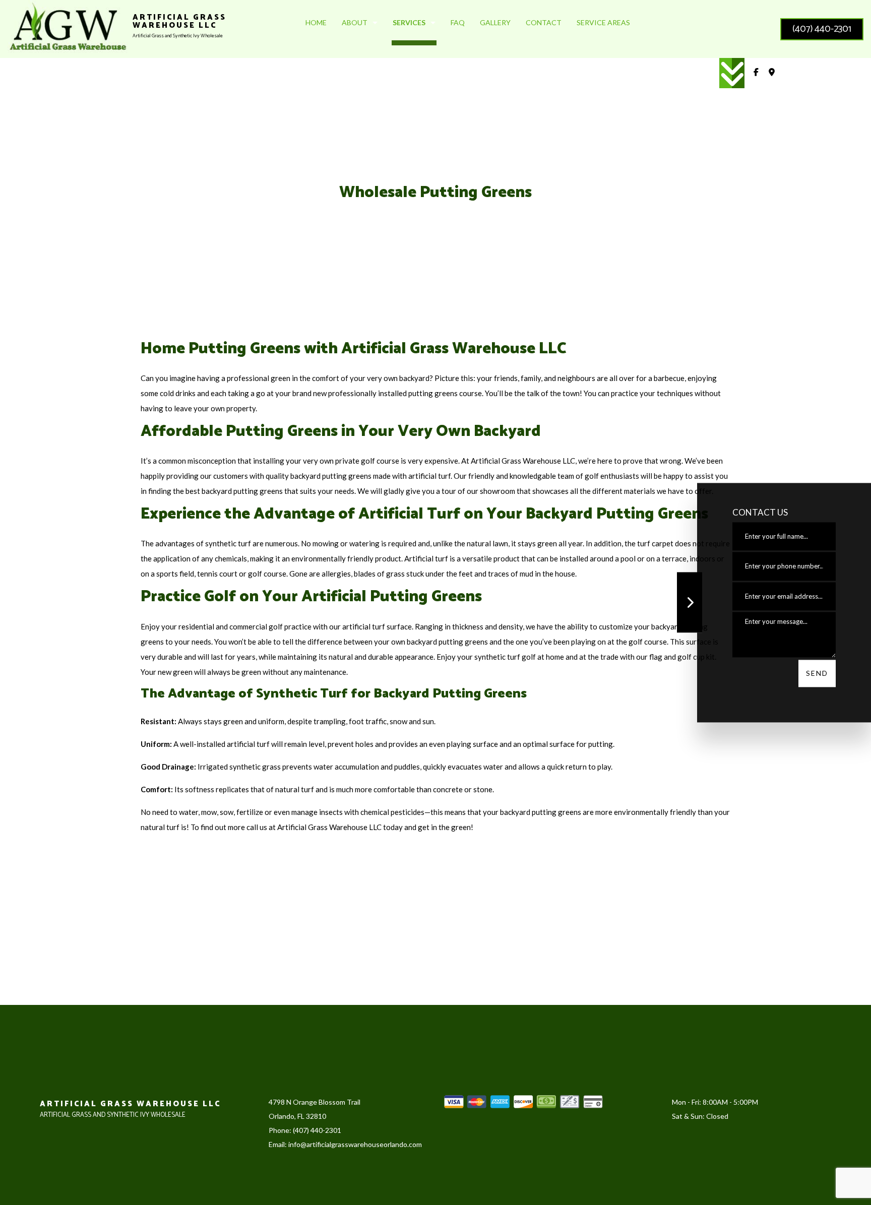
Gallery (495, 22)
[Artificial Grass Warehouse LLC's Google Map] (772, 73)
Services (409, 22)
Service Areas (603, 22)
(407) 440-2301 (821, 29)
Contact (544, 22)
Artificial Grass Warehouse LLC (179, 22)
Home (316, 22)
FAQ (458, 22)
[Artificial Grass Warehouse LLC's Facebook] (756, 73)
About (354, 22)
